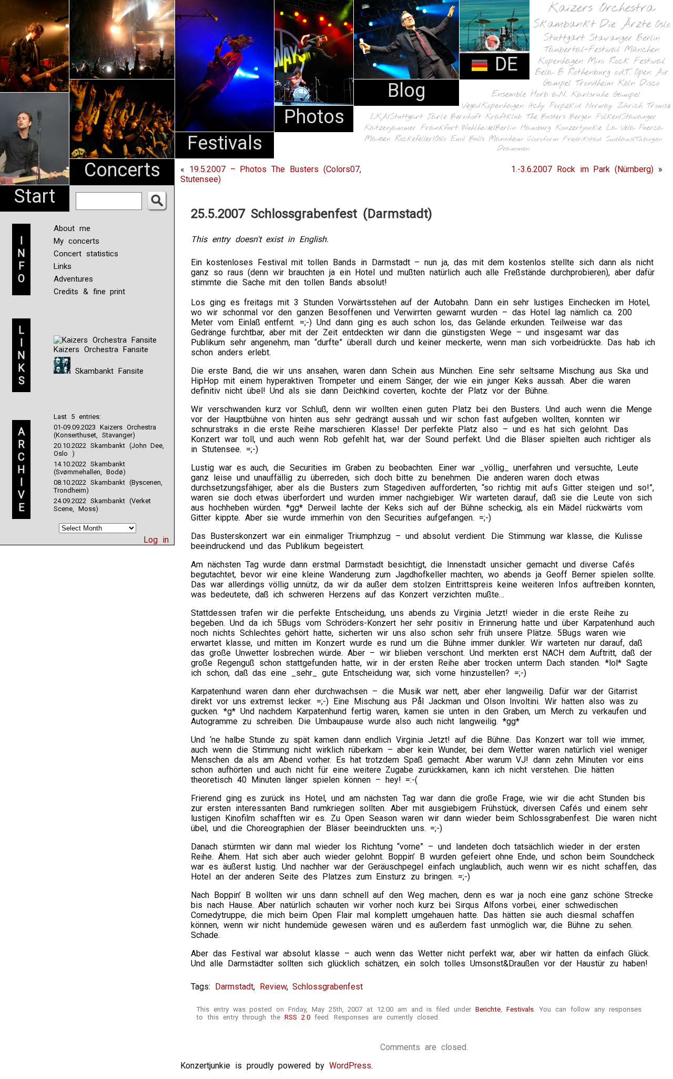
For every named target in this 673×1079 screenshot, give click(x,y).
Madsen (377, 139)
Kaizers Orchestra (601, 8)
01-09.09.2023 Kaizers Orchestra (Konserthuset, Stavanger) (105, 431)
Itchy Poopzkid (554, 106)
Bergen (580, 117)
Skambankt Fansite (107, 371)
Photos (314, 117)
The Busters (545, 117)
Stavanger (610, 38)
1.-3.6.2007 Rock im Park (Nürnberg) (582, 169)
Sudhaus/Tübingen (634, 139)
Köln (626, 83)
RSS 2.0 (297, 1017)
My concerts (76, 241)
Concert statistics (86, 253)
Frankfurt (439, 128)
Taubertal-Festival (582, 50)
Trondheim (594, 83)
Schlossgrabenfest (327, 987)
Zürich (630, 106)
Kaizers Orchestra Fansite (101, 349)
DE (503, 64)
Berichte (488, 1009)
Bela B (549, 72)
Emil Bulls (467, 139)
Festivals (224, 143)
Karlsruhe (590, 94)
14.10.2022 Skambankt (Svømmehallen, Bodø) (90, 468)
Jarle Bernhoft (454, 117)
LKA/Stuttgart (396, 117)
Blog (406, 90)
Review (273, 987)
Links (63, 266)
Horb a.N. (549, 94)
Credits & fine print (89, 291)
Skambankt (564, 24)
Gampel (626, 94)
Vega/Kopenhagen (493, 106)
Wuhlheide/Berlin (489, 128)
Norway (599, 106)
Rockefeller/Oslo (420, 139)
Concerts (122, 170)
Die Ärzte (625, 24)
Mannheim (505, 139)
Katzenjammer (390, 128)
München (641, 49)
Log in (156, 540)
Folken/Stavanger (626, 117)
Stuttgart (564, 38)
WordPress (350, 1066)
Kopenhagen (560, 61)
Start (34, 196)
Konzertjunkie (578, 128)
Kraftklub (503, 117)
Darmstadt (234, 987)
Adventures (73, 279)
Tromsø (658, 106)
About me (72, 228)
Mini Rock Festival (626, 61)
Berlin (648, 38)
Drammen (513, 148)
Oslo (663, 24)
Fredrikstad (582, 139)
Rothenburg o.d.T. (599, 72)
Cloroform (542, 139)
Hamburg (536, 128)
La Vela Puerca (634, 128)
